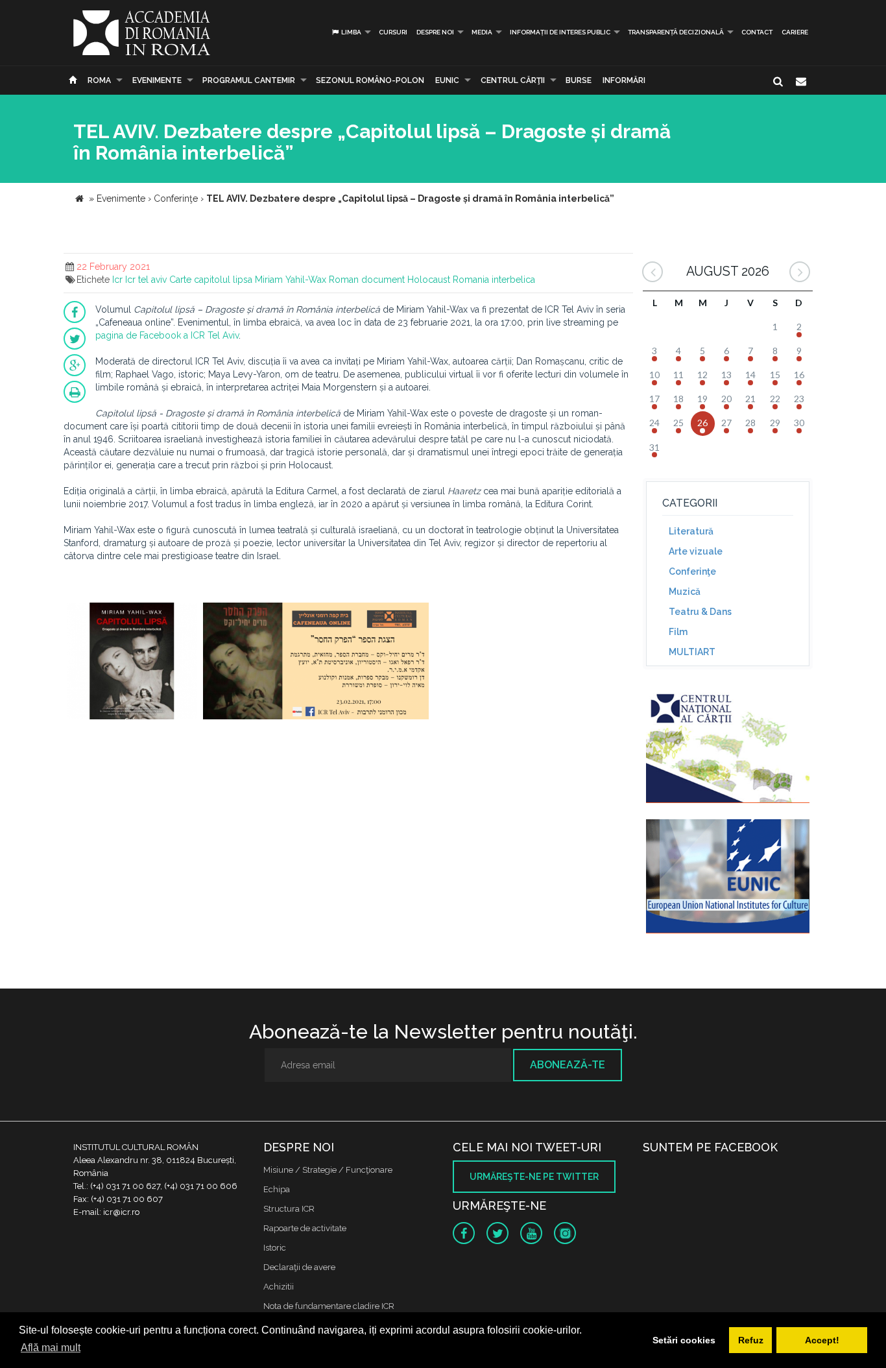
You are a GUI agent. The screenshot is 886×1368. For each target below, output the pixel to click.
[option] (132, 663)
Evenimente (157, 80)
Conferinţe (692, 571)
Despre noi (435, 32)
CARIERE (795, 32)
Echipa (276, 1189)
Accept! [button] (822, 1340)
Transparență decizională (676, 32)
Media (482, 32)
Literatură (691, 531)
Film (678, 632)
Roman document (367, 279)
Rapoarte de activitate (304, 1228)
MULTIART (692, 652)
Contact (756, 32)
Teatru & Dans (700, 611)
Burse (579, 80)
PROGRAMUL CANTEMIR (248, 80)
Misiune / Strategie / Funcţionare (327, 1170)
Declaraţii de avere (299, 1267)
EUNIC (447, 80)
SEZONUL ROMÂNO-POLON (370, 80)
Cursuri (393, 32)
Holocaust (428, 279)
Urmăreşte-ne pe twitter (534, 1176)
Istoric (274, 1248)
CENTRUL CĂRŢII (513, 80)
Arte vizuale (696, 551)
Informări (624, 80)
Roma (99, 80)
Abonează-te (567, 1065)
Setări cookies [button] (684, 1340)
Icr (117, 279)
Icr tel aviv (146, 279)
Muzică (684, 591)
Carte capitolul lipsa (210, 279)
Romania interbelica (494, 279)
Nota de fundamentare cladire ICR (328, 1306)
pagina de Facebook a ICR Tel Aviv (167, 335)
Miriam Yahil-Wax (290, 279)
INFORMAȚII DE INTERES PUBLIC (560, 32)
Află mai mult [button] (50, 1347)
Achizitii (278, 1286)
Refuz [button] (750, 1340)
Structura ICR (289, 1209)
